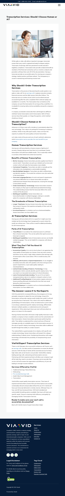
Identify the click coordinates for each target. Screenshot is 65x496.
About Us (36, 430)
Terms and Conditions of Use (19, 465)
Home (35, 428)
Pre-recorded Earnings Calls (21, 374)
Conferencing (37, 432)
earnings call (30, 93)
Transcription (37, 470)
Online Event (37, 467)
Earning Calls (37, 472)
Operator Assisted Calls (40, 474)
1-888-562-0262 (26, 1)
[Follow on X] (12, 455)
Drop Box (36, 436)
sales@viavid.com (41, 1)
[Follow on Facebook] (8, 455)
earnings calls (17, 348)
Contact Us (37, 438)
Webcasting (37, 434)
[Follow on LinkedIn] (16, 455)
